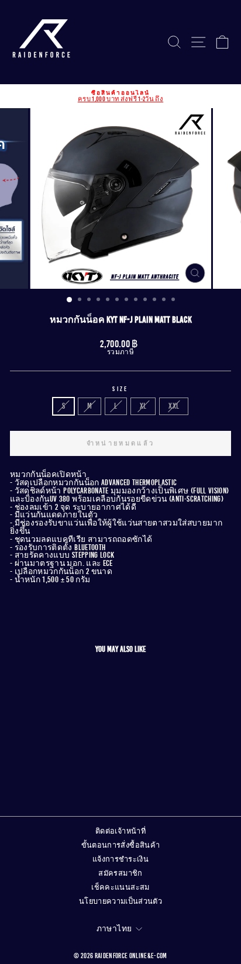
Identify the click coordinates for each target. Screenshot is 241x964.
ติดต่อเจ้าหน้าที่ (120, 831)
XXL (173, 406)
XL (143, 406)
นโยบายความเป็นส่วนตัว (120, 901)
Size (120, 389)
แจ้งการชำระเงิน (120, 859)
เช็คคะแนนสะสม (120, 887)
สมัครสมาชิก (120, 873)
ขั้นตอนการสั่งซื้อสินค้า (120, 845)
